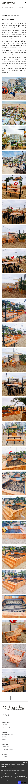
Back (14, 698)
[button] (25, 3)
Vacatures (5, 759)
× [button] (26, 762)
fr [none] (25, 782)
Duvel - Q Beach (21, 9)
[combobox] (24, 762)
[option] (22, 782)
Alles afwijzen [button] (21, 776)
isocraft (4, 724)
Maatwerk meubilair (10, 9)
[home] (12, 3)
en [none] (22, 782)
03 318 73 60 (5, 746)
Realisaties (4, 7)
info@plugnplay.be (7, 749)
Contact (4, 756)
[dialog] (14, 772)
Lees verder (22, 773)
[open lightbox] (14, 88)
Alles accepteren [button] (8, 776)
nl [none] (19, 782)
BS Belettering (6, 727)
